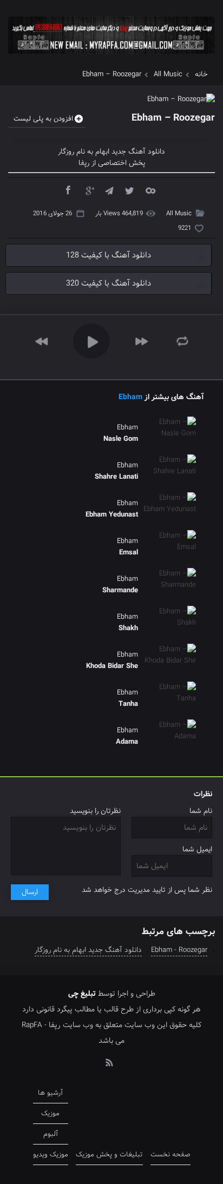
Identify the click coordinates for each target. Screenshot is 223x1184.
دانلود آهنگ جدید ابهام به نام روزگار (88, 950)
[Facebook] (67, 189)
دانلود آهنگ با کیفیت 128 (108, 255)
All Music (168, 74)
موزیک (50, 1113)
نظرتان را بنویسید (95, 811)
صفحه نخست (170, 1154)
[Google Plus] (88, 189)
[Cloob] (150, 189)
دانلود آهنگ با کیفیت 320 (108, 283)
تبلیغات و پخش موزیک (109, 1154)
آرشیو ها (50, 1093)
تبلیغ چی (82, 994)
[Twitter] (129, 189)
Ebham (130, 397)
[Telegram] (108, 189)
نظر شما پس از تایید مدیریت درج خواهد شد (147, 890)
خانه (201, 74)
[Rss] (108, 1061)
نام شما (200, 811)
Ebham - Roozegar (179, 950)
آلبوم (50, 1134)
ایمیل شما (197, 849)
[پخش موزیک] (111, 57)
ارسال (30, 892)
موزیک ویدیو (50, 1154)
